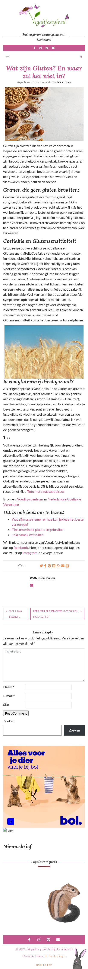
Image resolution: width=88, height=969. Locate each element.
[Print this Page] (67, 566)
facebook (21, 547)
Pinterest (47, 48)
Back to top (44, 965)
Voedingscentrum (30, 499)
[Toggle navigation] (7, 57)
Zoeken (8, 721)
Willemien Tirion (62, 82)
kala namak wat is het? (28, 535)
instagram (30, 553)
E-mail (53, 48)
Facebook (34, 48)
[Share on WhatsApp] (58, 566)
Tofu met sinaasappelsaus (46, 491)
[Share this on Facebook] (45, 566)
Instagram (40, 48)
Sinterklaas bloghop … (15, 614)
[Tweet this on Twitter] (41, 566)
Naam (8, 687)
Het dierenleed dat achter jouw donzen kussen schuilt (55, 614)
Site (6, 704)
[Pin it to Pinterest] (49, 566)
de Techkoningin (55, 956)
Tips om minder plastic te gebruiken (38, 529)
